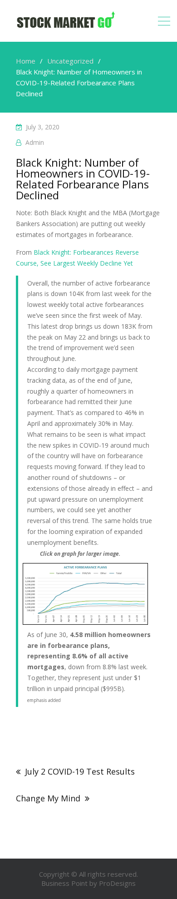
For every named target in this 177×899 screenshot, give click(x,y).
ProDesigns (117, 883)
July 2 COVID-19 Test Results (80, 771)
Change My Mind (48, 798)
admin (34, 142)
